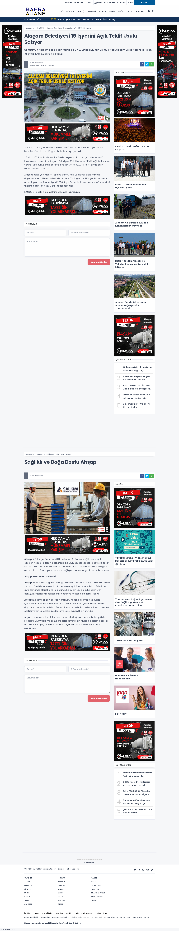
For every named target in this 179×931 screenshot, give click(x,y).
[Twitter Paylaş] (147, 64)
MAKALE (40, 454)
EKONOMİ (91, 11)
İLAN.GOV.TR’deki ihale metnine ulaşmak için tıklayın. (52, 191)
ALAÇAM (140, 11)
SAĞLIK (121, 11)
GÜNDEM (70, 11)
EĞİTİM (112, 11)
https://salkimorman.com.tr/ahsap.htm (58, 624)
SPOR (129, 11)
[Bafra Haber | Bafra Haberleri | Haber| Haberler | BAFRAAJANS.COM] (36, 11)
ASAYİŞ (80, 11)
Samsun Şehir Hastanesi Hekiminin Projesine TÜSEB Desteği (79, 19)
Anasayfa (30, 28)
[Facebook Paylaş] (142, 64)
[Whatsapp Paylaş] (151, 64)
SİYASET (102, 11)
